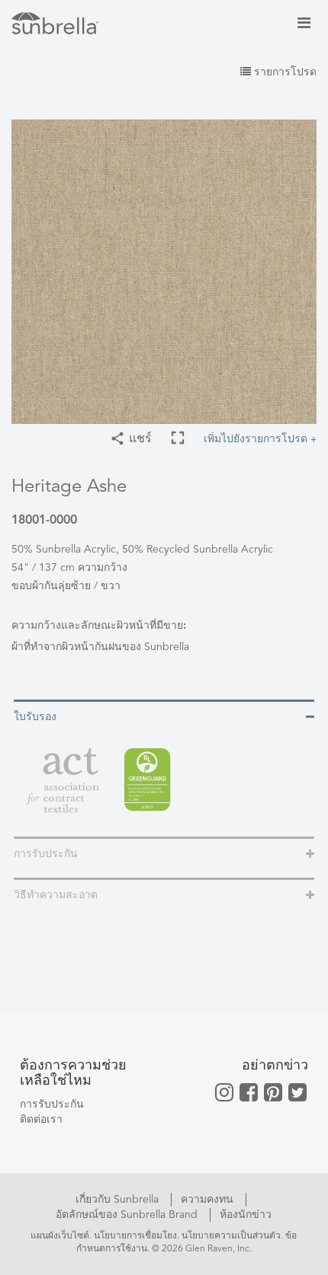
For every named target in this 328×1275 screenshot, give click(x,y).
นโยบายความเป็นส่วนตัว (231, 1236)
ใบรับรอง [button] (35, 717)
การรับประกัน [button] (46, 854)
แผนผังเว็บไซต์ (60, 1236)
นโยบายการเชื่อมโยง (135, 1236)
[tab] (164, 716)
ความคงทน (208, 1199)
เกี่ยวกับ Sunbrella (119, 1199)
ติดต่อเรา (41, 1119)
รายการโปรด (284, 72)
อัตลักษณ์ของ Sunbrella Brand (128, 1215)
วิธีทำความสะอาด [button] (56, 895)
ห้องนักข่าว (246, 1215)
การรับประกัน (52, 1104)
